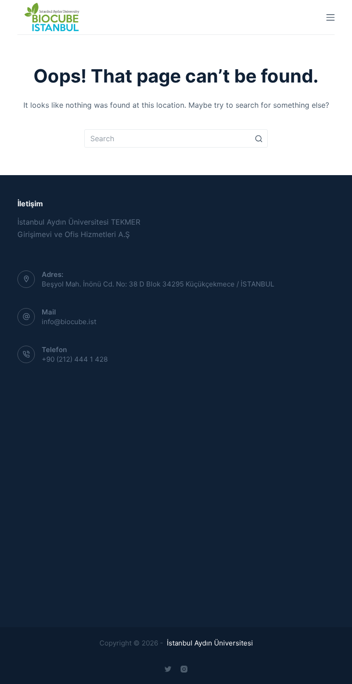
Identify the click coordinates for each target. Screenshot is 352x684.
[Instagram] (184, 669)
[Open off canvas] (330, 17)
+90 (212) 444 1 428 (75, 359)
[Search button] (258, 138)
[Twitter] (168, 669)
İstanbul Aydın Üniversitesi (209, 643)
